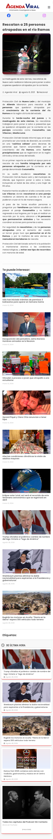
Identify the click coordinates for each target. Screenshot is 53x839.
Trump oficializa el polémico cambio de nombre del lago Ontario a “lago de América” (26, 538)
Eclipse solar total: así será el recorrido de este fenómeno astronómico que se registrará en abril (25, 497)
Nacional (43, 92)
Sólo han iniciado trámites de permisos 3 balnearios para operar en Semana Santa (23, 300)
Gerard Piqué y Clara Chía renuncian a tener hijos (24, 418)
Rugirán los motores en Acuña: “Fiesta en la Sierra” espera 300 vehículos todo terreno (23, 618)
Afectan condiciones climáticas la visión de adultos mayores (24, 457)
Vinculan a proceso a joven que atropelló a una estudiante (25, 379)
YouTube (13, 825)
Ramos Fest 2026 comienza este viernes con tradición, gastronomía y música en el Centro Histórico (24, 773)
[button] (49, 7)
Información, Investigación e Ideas (22, 10)
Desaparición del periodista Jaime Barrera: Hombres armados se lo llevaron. (23, 340)
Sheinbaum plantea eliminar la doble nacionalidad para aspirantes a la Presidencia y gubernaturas (26, 578)
